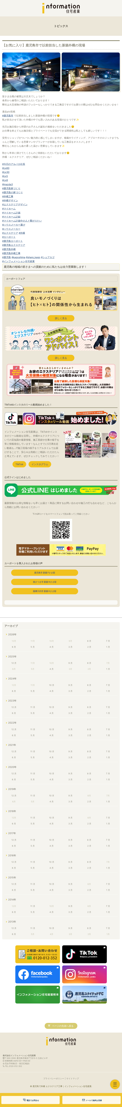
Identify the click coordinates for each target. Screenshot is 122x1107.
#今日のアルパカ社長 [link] (13, 164)
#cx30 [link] (5, 172)
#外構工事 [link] (7, 196)
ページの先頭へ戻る (62, 1025)
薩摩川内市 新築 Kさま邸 (44, 591)
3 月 (70, 647)
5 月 (33, 647)
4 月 (52, 647)
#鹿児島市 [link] (7, 115)
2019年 (12, 789)
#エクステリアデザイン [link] (15, 204)
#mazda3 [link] (7, 184)
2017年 (12, 833)
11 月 (32, 707)
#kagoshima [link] (18, 257)
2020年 (12, 766)
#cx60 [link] (5, 168)
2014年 (12, 899)
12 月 (13, 663)
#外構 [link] (22, 232)
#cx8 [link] (5, 180)
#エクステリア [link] (10, 232)
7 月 (108, 641)
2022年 (12, 722)
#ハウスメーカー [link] (11, 228)
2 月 (89, 647)
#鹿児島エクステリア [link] (13, 245)
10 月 (51, 685)
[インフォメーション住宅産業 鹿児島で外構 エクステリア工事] (61, 8)
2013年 (12, 921)
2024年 (12, 678)
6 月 (14, 647)
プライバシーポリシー (53, 1078)
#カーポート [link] (9, 236)
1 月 (108, 647)
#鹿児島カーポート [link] (12, 241)
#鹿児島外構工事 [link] (11, 253)
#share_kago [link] (33, 257)
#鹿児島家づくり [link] (11, 188)
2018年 (12, 811)
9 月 (70, 663)
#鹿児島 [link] (6, 257)
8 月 (89, 641)
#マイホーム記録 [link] (11, 216)
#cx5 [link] (5, 176)
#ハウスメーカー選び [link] (13, 224)
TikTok (19, 464)
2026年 (12, 634)
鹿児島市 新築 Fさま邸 (44, 572)
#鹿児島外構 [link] (9, 249)
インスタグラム (40, 464)
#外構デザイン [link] (10, 200)
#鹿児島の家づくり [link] (12, 192)
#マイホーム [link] (9, 208)
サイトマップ (72, 1078)
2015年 (12, 877)
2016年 (12, 855)
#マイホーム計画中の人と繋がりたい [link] (22, 220)
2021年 (12, 744)
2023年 (12, 700)
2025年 (12, 656)
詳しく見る (61, 318)
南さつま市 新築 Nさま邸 (44, 582)
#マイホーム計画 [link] (11, 212)
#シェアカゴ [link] (47, 257)
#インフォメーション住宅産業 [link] (18, 261)
